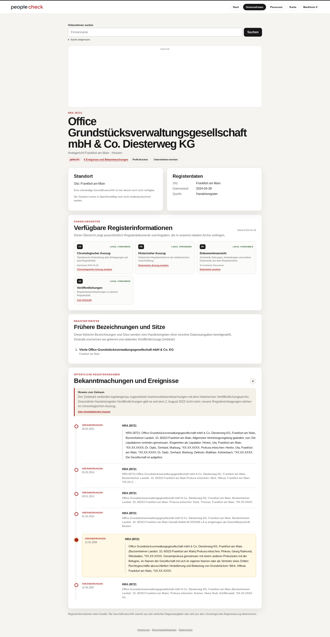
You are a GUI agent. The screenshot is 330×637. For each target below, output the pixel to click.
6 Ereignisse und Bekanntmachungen (106, 159)
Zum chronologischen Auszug (94, 411)
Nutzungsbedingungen (164, 629)
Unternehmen (254, 7)
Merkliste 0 (310, 7)
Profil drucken (140, 159)
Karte (293, 7)
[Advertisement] (165, 78)
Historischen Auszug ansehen (153, 265)
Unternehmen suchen (80, 25)
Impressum (143, 629)
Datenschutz (186, 629)
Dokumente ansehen (210, 269)
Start (236, 7)
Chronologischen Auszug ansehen (94, 269)
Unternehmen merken (166, 159)
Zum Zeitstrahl (84, 300)
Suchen (253, 32)
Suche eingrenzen (80, 39)
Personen (276, 7)
